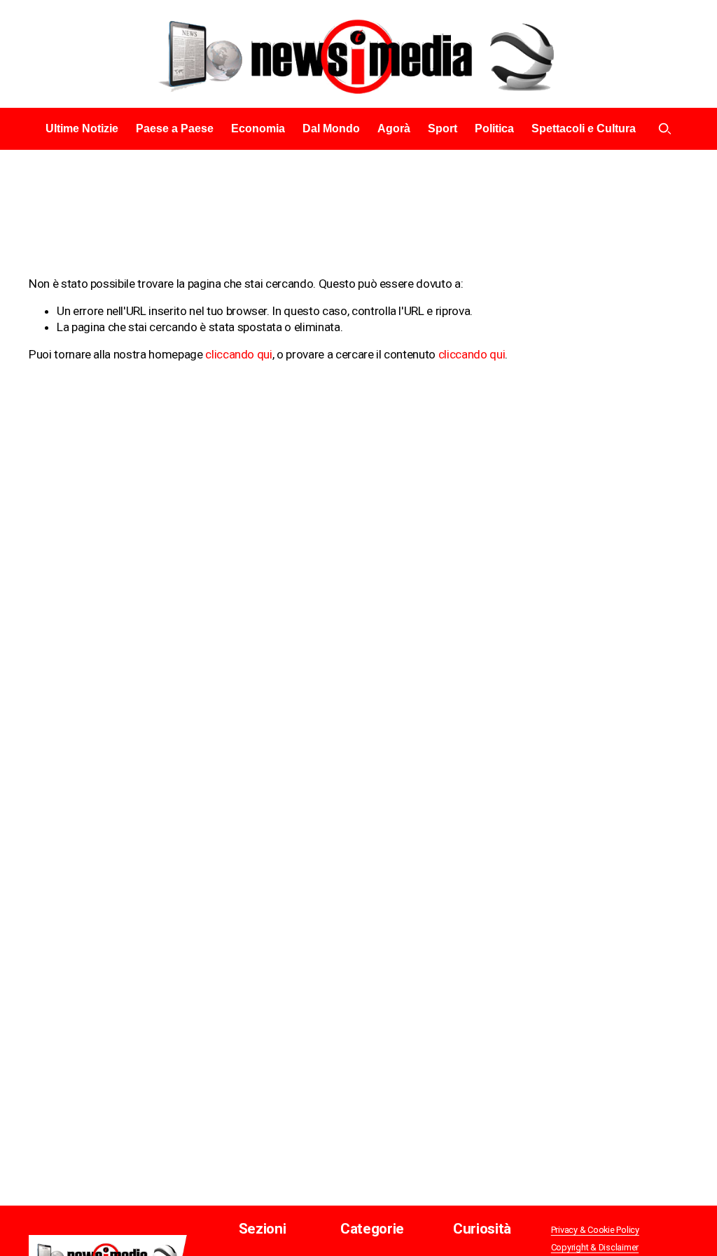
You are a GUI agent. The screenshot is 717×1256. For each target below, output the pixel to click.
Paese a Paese (175, 128)
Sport (442, 128)
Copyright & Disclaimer (595, 1247)
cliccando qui (238, 354)
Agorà (393, 128)
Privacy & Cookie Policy (595, 1230)
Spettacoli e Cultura (583, 128)
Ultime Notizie (82, 128)
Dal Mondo (331, 128)
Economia (258, 128)
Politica (494, 128)
